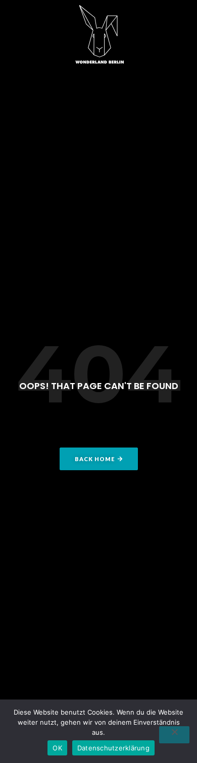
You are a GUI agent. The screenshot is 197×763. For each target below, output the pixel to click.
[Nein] (174, 734)
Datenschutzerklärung (113, 748)
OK (57, 748)
